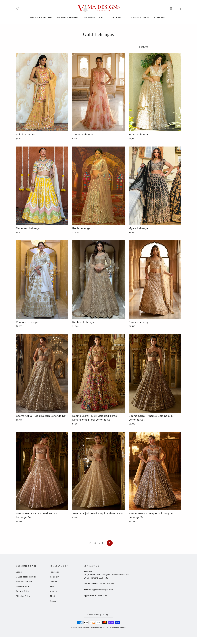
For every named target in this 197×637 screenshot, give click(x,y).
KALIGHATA (118, 17)
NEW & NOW (139, 17)
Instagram (54, 577)
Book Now (102, 596)
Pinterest (54, 582)
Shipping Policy (23, 596)
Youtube (53, 591)
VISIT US (159, 17)
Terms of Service (24, 582)
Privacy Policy (23, 591)
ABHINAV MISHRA (68, 17)
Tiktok (52, 596)
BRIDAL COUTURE (41, 17)
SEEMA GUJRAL (94, 17)
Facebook (54, 572)
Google (53, 601)
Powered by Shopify (118, 627)
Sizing (19, 572)
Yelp (52, 586)
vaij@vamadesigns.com (101, 590)
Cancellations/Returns (26, 577)
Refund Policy (22, 586)
